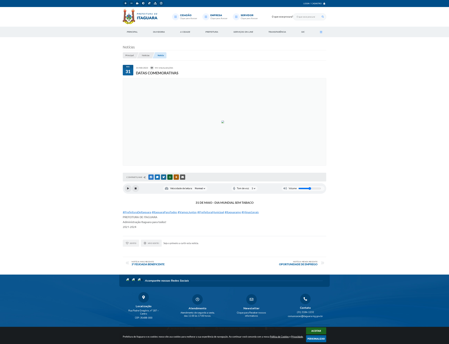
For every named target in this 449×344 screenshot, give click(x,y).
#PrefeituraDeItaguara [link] (137, 212)
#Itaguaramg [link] (233, 212)
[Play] (128, 188)
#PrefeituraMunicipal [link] (210, 212)
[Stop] (135, 188)
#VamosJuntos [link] (187, 212)
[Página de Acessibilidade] (161, 3)
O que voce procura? (282, 16)
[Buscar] (322, 16)
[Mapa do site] (155, 3)
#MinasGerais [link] (250, 212)
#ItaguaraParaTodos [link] (164, 212)
